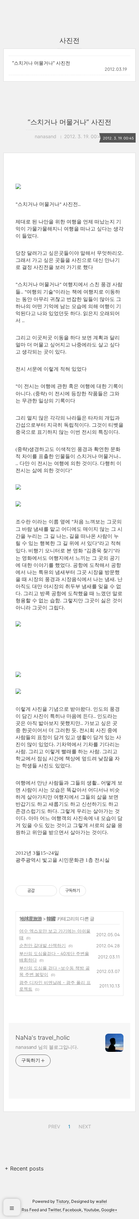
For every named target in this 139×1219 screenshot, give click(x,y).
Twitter (54, 1209)
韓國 (51, 918)
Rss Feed (30, 1209)
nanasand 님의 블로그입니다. (47, 1047)
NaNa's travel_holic (43, 1037)
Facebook (72, 1209)
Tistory (62, 1201)
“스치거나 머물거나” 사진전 (41, 63)
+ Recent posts (24, 1168)
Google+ (109, 1209)
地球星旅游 (31, 918)
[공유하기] (41, 891)
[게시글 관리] (49, 891)
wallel (101, 1201)
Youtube (91, 1209)
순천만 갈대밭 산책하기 (42, 945)
